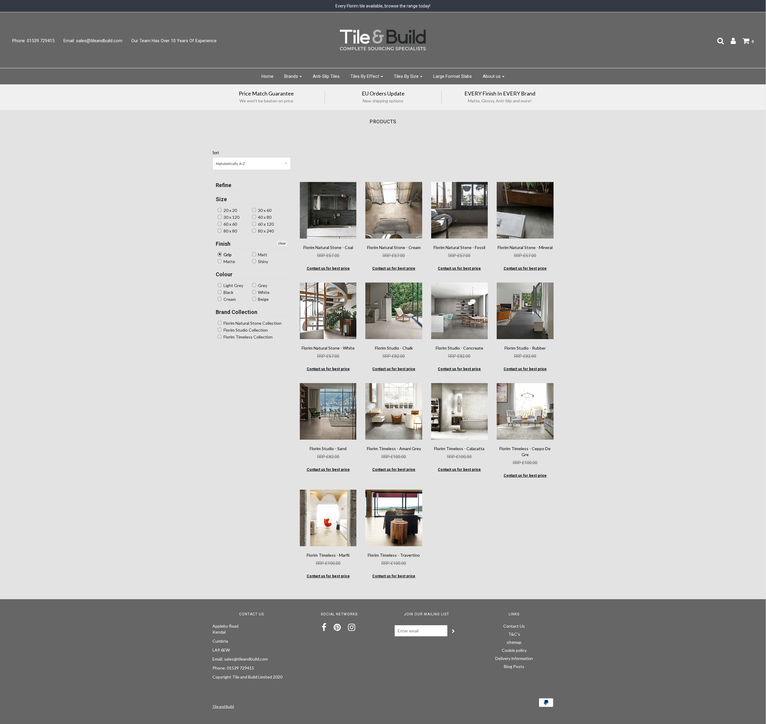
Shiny (262, 261)
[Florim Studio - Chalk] (393, 310)
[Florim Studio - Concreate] (459, 310)
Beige (263, 299)
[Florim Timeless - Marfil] (328, 517)
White (263, 292)
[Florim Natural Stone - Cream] (393, 209)
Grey (262, 285)
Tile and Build (223, 706)
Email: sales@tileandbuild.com (92, 40)
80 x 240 (265, 230)
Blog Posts (514, 666)
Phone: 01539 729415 (33, 40)
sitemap (514, 642)
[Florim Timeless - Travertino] (393, 517)
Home (267, 76)
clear (282, 243)
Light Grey (233, 285)
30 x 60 (264, 210)
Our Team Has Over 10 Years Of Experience (174, 40)
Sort (215, 153)
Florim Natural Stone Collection (252, 323)
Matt (262, 254)
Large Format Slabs (452, 76)
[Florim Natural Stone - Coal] (328, 209)
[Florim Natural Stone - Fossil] (459, 209)
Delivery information (514, 658)
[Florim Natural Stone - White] (328, 310)
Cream (229, 299)
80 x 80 (230, 230)
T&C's (514, 634)
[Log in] (730, 40)
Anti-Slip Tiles (326, 76)
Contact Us (514, 626)
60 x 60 (230, 224)
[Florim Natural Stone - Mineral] (525, 209)
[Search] (717, 40)
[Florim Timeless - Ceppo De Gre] (525, 410)
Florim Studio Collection (245, 330)
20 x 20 (230, 210)
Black (228, 292)
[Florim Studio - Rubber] (525, 310)
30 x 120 (231, 217)
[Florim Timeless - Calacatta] (459, 410)
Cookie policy (514, 650)
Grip (227, 254)
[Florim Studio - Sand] (328, 410)
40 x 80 (264, 217)
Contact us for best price (328, 268)
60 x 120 (265, 224)
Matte (229, 261)
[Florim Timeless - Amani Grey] (393, 410)
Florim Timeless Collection (248, 336)
